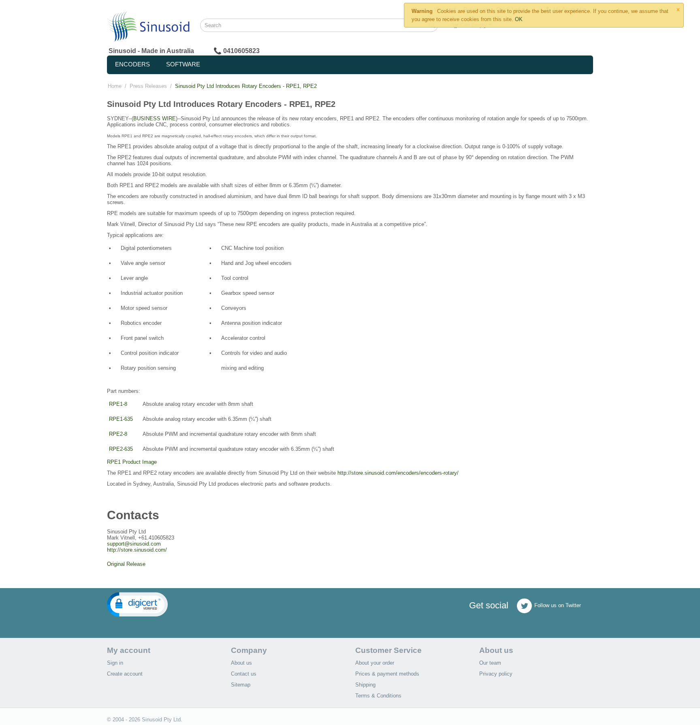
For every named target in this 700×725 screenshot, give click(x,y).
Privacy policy (495, 674)
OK (519, 19)
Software (183, 64)
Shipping (365, 685)
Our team (490, 663)
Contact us (243, 674)
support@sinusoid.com (134, 544)
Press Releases (148, 86)
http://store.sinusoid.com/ (137, 550)
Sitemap (240, 685)
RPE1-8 (118, 404)
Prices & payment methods (387, 674)
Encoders (132, 64)
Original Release (126, 564)
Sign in (115, 663)
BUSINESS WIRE (154, 118)
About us (241, 663)
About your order (374, 663)
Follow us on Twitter (557, 606)
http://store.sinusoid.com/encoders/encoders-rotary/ (398, 473)
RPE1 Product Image (132, 462)
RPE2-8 (118, 434)
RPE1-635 (121, 419)
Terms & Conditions (378, 696)
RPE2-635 (121, 449)
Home (115, 86)
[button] (137, 604)
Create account (125, 674)
